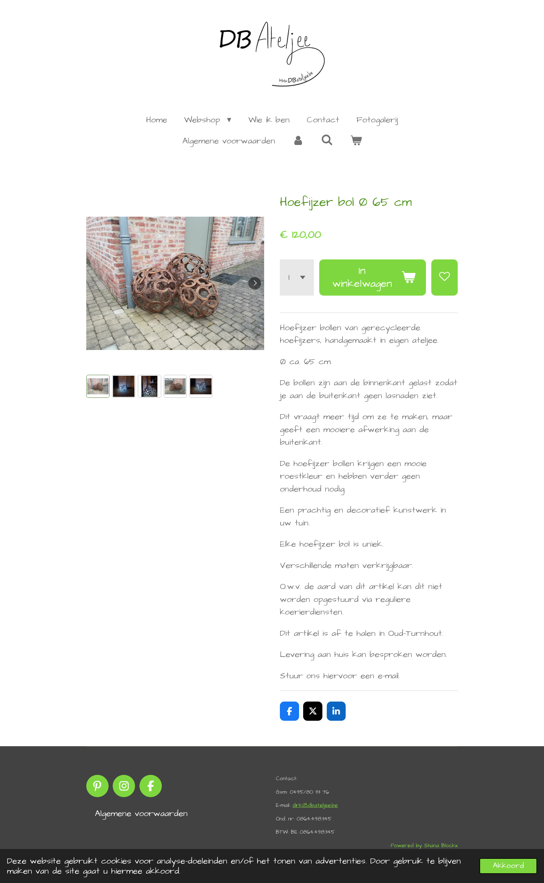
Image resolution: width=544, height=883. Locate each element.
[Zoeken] (327, 140)
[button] (98, 386)
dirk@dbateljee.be (315, 805)
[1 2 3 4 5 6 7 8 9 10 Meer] (297, 277)
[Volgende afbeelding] (254, 283)
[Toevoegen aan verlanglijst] (444, 277)
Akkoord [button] (508, 865)
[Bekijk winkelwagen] (356, 141)
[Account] (298, 141)
